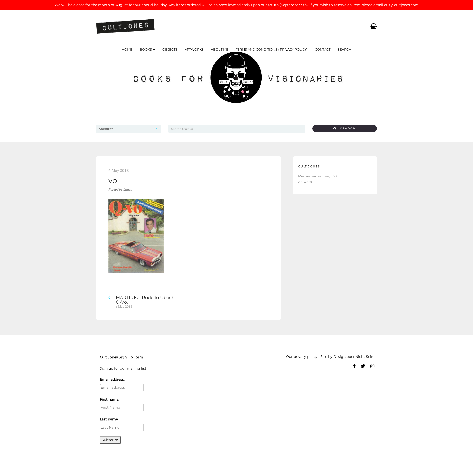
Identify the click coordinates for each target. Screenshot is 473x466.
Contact (322, 49)
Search (344, 49)
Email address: (112, 379)
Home (127, 49)
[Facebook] (354, 366)
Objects (169, 49)
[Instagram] (372, 366)
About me (219, 49)
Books (146, 49)
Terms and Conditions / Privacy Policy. (271, 49)
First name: (109, 399)
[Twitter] (363, 366)
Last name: (109, 419)
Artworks (194, 49)
